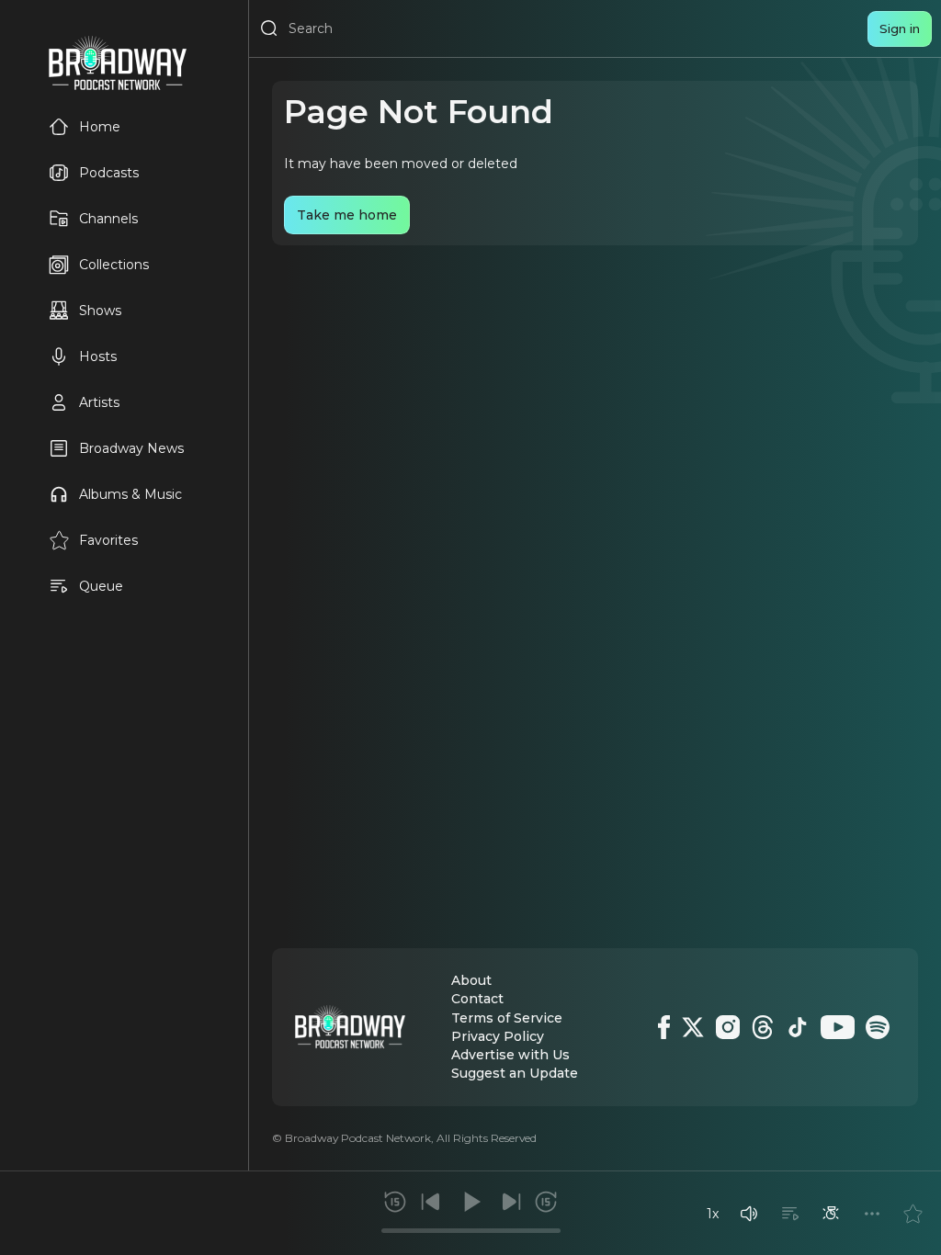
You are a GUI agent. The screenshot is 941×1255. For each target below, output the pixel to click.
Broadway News (131, 448)
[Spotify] (878, 1027)
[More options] (872, 1213)
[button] (749, 1214)
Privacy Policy (497, 1036)
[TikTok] (798, 1027)
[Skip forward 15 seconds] (546, 1202)
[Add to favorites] (912, 1213)
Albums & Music (130, 494)
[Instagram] (728, 1027)
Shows (100, 310)
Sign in (899, 28)
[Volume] (749, 1214)
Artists (99, 402)
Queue (101, 586)
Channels (108, 218)
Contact (477, 998)
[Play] (470, 1201)
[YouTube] (838, 1027)
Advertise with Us (510, 1054)
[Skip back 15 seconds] (395, 1202)
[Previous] (431, 1202)
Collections (114, 264)
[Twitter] (693, 1027)
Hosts (98, 356)
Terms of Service (506, 1018)
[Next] (511, 1202)
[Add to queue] (790, 1213)
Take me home (347, 215)
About (471, 980)
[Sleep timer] (831, 1214)
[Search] (269, 28)
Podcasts (109, 172)
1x (713, 1213)
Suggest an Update (514, 1073)
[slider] (471, 1230)
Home (99, 127)
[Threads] (763, 1027)
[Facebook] (664, 1027)
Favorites (108, 540)
